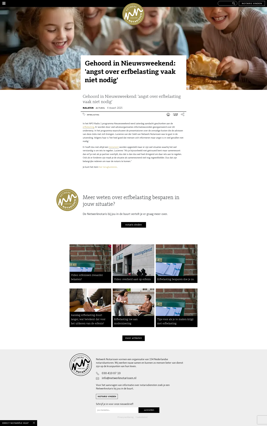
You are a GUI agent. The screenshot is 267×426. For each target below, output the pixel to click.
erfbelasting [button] (88, 127)
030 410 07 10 (111, 373)
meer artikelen (133, 338)
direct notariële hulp (15, 423)
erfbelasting (93, 115)
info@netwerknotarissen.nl (119, 378)
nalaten (88, 108)
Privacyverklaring (126, 417)
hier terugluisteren (108, 167)
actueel (100, 108)
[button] (181, 115)
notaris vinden (252, 3)
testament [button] (114, 147)
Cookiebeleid (141, 417)
